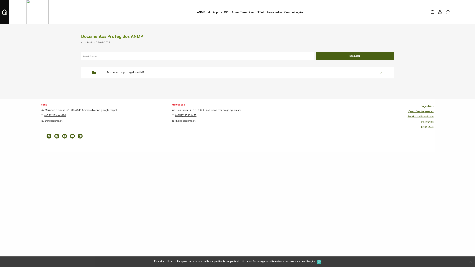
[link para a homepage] (4, 12)
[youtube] (72, 136)
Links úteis (427, 126)
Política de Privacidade (421, 116)
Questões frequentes (421, 111)
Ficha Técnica (426, 121)
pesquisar (354, 55)
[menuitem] (201, 12)
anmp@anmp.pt (54, 120)
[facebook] (56, 136)
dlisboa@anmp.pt (185, 120)
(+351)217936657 (185, 115)
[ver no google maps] (104, 109)
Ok (319, 262)
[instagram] (64, 136)
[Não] (470, 262)
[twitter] (49, 136)
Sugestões (427, 106)
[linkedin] (80, 136)
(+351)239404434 (55, 115)
